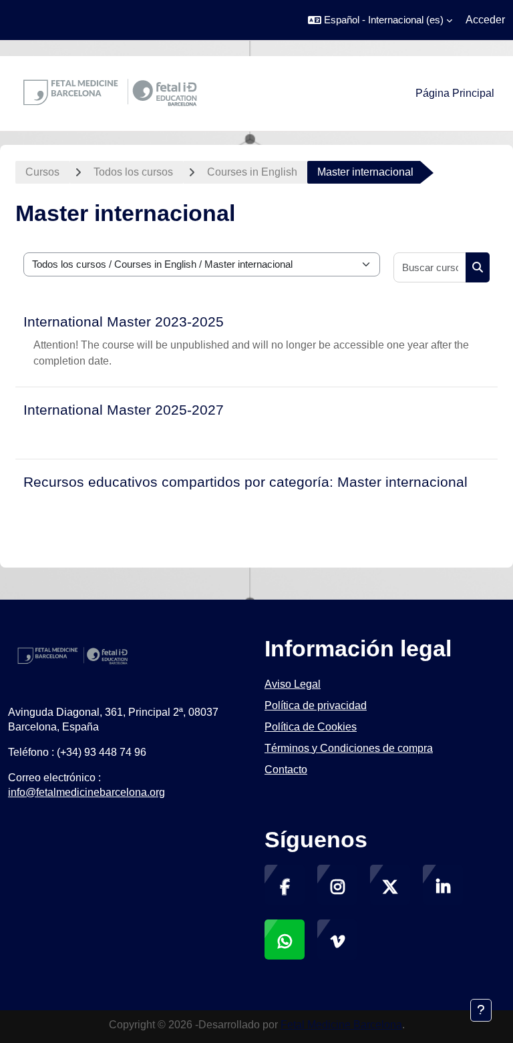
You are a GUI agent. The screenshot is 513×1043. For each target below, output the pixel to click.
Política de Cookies (311, 727)
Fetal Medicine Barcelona (341, 1024)
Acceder (485, 19)
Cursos (42, 172)
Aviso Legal (293, 684)
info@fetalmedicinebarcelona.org (86, 792)
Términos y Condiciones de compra (349, 748)
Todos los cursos (133, 172)
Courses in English (252, 172)
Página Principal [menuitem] (454, 93)
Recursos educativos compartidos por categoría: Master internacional (245, 481)
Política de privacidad (316, 705)
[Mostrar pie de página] (481, 1010)
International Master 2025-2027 (123, 409)
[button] (380, 20)
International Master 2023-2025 (123, 321)
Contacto (286, 769)
